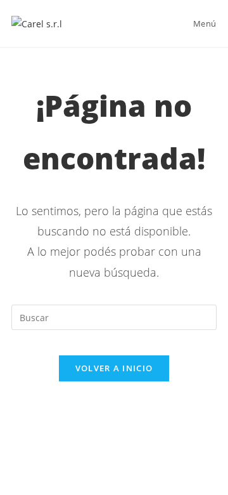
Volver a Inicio (114, 368)
